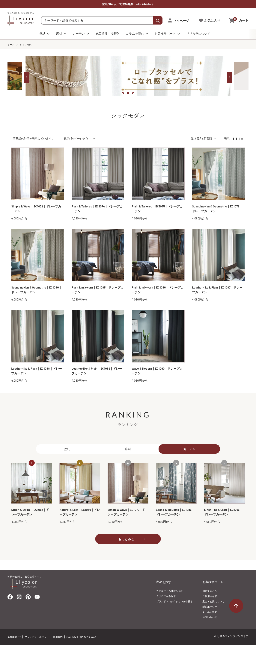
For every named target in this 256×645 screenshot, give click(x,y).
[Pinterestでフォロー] (28, 597)
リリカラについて (198, 33)
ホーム (10, 44)
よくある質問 (209, 611)
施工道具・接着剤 (107, 33)
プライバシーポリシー (37, 636)
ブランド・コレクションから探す (174, 601)
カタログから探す (166, 596)
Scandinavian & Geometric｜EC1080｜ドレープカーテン (36, 290)
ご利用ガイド (209, 596)
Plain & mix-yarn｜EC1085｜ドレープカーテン (98, 290)
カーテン (79, 33)
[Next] (229, 77)
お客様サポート (165, 33)
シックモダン (27, 44)
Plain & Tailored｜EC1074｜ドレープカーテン (97, 208)
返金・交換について (213, 601)
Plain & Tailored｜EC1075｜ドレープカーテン (157, 208)
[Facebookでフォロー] (10, 597)
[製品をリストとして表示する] (241, 138)
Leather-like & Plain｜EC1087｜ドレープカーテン (217, 290)
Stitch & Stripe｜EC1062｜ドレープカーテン (30, 512)
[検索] (157, 20)
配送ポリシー (209, 606)
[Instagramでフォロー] (19, 598)
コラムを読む (135, 33)
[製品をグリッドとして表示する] (235, 138)
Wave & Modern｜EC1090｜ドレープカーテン (157, 371)
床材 (59, 33)
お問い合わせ (209, 617)
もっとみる (126, 539)
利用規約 (58, 636)
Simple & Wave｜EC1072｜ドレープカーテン (36, 208)
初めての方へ (209, 590)
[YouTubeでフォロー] (37, 598)
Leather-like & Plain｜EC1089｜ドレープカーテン (97, 371)
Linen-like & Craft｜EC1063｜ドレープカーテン (223, 512)
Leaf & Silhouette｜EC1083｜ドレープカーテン (175, 512)
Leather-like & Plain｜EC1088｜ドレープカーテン (36, 371)
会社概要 (12, 636)
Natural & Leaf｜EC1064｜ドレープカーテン (79, 512)
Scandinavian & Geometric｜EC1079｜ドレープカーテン (217, 208)
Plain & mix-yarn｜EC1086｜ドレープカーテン (158, 290)
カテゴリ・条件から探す (169, 590)
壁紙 (42, 33)
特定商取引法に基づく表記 (81, 636)
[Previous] (26, 77)
